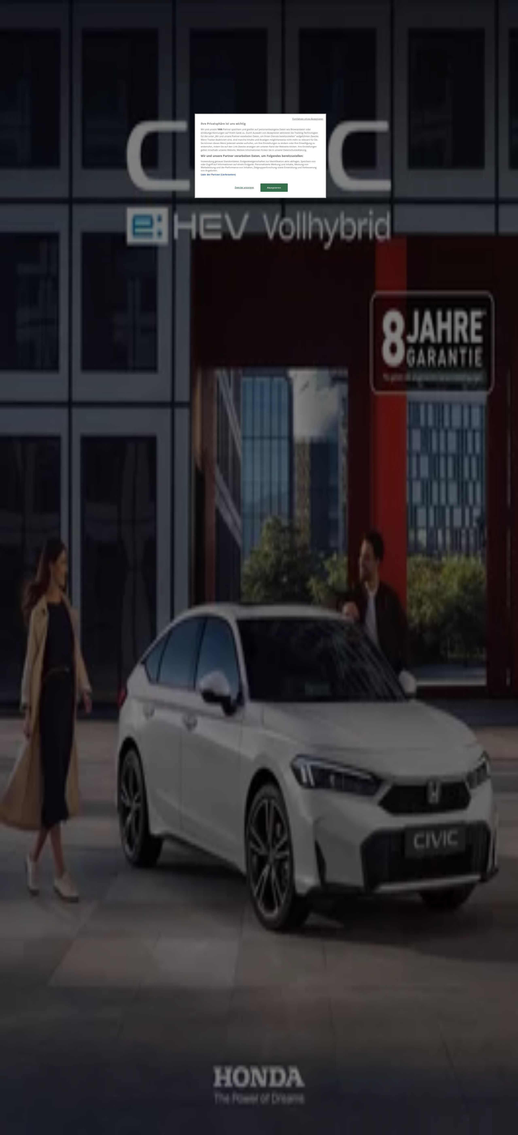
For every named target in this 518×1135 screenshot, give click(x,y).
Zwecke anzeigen (244, 187)
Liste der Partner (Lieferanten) (218, 174)
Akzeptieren (274, 187)
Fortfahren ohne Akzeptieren (307, 118)
